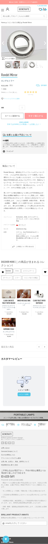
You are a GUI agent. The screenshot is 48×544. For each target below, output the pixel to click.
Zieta (4, 89)
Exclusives (19, 217)
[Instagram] (13, 443)
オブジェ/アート (33, 217)
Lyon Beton (9, 311)
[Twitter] (2, 443)
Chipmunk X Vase (8, 329)
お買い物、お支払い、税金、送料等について (15, 461)
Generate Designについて (9, 451)
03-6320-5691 (43, 5)
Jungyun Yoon (25, 311)
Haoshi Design (10, 334)
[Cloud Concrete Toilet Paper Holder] (9, 293)
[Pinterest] (9, 443)
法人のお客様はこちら (8, 455)
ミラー (26, 219)
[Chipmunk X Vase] (9, 322)
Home (3, 22)
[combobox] (24, 16)
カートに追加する (12, 116)
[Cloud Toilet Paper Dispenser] (39, 293)
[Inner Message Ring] (24, 293)
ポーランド (19, 219)
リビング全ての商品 (14, 22)
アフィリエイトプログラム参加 (11, 458)
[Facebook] (6, 443)
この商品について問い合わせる (25, 246)
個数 (2, 107)
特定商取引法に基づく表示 (9, 465)
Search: (44, 16)
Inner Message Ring (23, 300)
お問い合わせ (5, 448)
